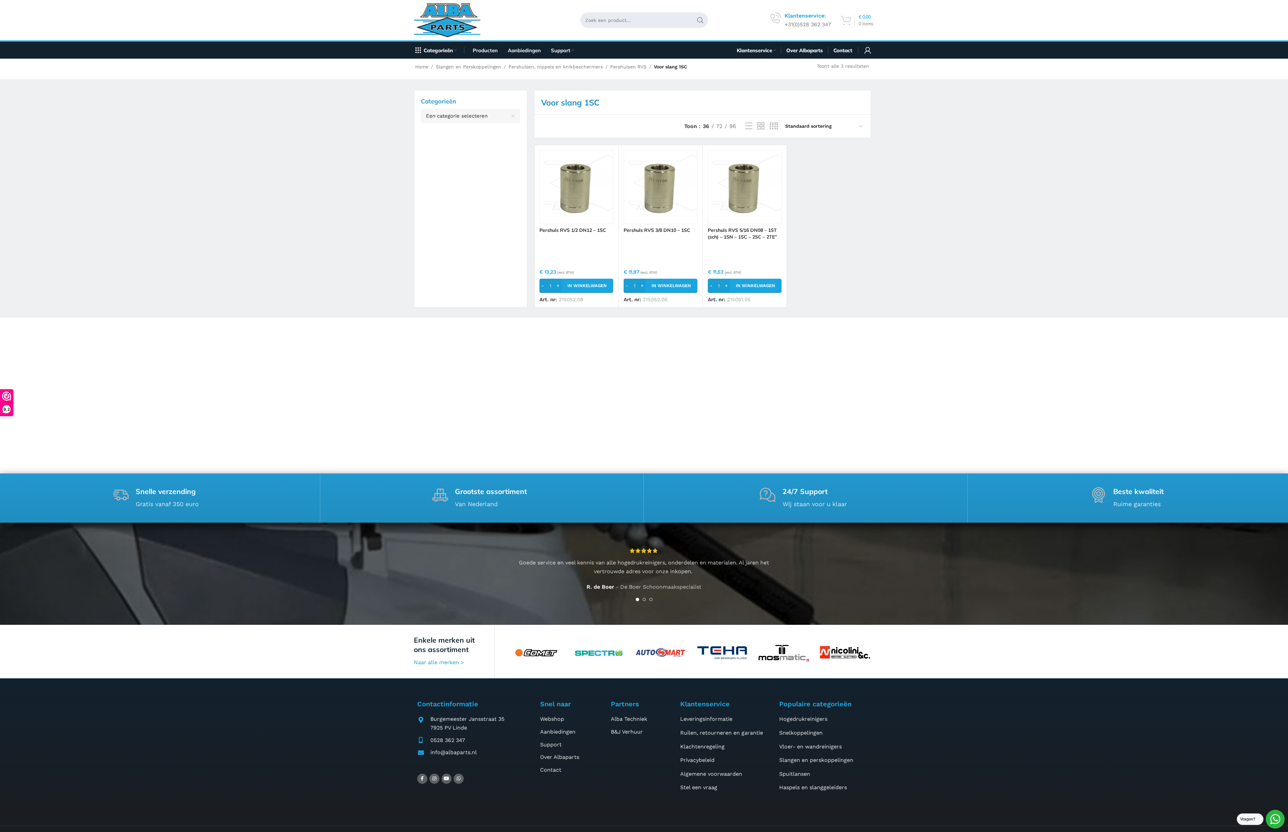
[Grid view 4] (774, 126)
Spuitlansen (794, 774)
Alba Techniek (629, 719)
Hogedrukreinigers (803, 719)
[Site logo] (449, 20)
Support (551, 744)
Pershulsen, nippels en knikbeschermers (555, 66)
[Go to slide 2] (644, 599)
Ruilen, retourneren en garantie (721, 733)
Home (421, 66)
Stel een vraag (698, 787)
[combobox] (470, 116)
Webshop (552, 719)
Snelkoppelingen (801, 733)
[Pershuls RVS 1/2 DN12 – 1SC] (576, 187)
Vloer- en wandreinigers (810, 746)
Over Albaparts (559, 757)
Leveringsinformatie (706, 719)
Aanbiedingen (557, 732)
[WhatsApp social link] (459, 779)
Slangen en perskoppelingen (816, 760)
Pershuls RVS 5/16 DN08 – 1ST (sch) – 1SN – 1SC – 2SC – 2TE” (742, 233)
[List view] (749, 126)
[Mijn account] (867, 50)
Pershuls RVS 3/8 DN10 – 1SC (657, 230)
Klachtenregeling (702, 746)
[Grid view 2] (761, 126)
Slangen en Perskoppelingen (468, 66)
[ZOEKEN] (700, 20)
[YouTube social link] (446, 779)
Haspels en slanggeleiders (813, 787)
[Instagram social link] (434, 779)
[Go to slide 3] (651, 599)
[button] (576, 286)
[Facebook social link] (422, 779)
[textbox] (470, 116)
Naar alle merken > (439, 662)
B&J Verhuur (627, 732)
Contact (550, 770)
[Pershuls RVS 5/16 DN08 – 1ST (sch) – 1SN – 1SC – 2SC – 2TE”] (745, 187)
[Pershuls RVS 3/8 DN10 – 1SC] (660, 187)
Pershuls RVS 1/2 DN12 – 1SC (572, 230)
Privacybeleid (697, 760)
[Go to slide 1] (637, 599)
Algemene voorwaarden (711, 774)
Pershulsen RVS (628, 66)
